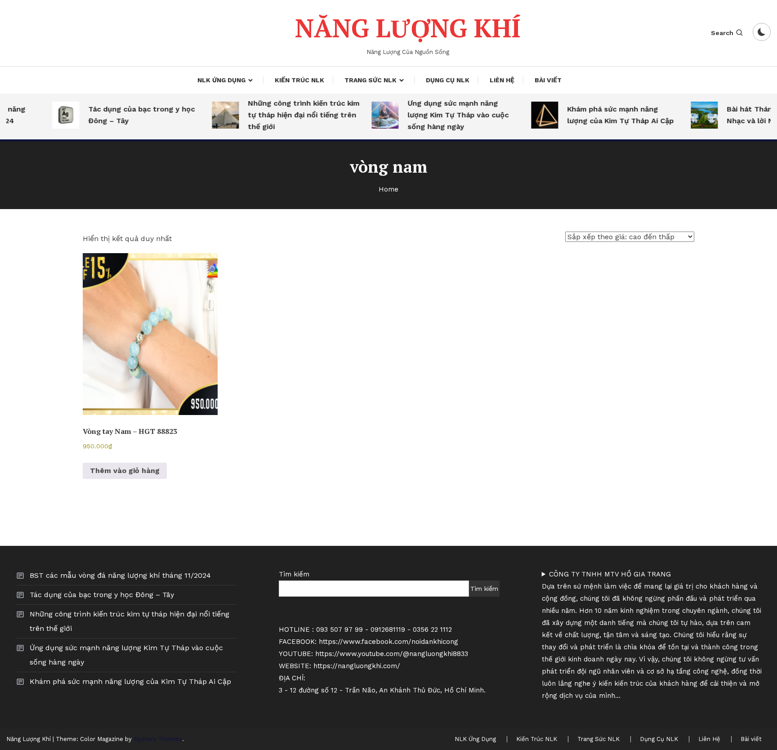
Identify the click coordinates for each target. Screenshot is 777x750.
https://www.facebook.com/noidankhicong (388, 642)
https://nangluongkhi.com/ (356, 666)
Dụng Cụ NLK (447, 80)
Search (722, 32)
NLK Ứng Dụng (221, 80)
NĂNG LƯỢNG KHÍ (408, 28)
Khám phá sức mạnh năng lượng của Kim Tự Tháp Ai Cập (611, 115)
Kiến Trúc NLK (299, 80)
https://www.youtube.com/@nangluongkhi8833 (391, 654)
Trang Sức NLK (370, 80)
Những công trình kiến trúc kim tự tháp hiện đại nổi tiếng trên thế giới (294, 115)
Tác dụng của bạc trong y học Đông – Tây (132, 115)
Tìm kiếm (294, 574)
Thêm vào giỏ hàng (125, 470)
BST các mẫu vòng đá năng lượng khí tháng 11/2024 (120, 575)
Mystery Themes (158, 739)
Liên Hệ (502, 80)
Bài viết (548, 80)
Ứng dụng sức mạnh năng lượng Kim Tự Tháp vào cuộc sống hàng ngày (449, 115)
